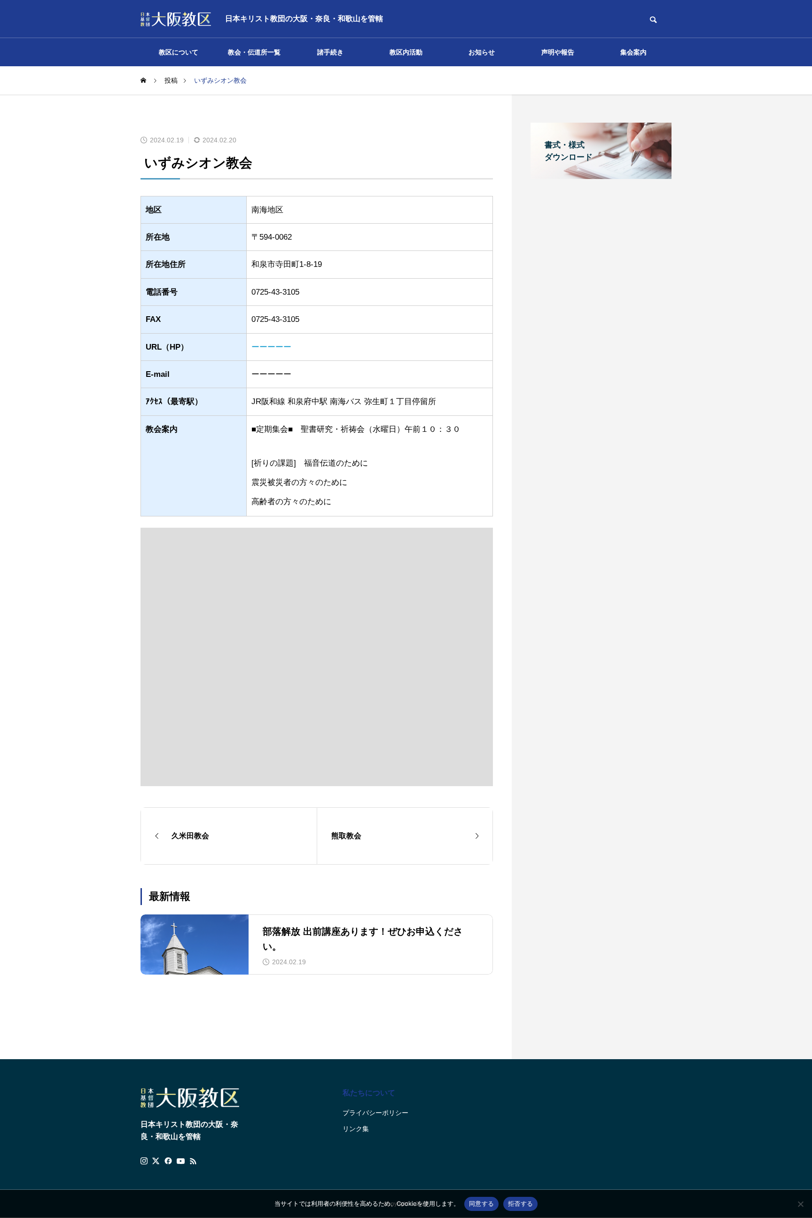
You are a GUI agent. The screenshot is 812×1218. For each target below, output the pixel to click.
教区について (178, 52)
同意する (481, 1203)
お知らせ (481, 52)
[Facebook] (168, 1161)
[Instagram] (144, 1161)
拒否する (520, 1203)
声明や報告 (557, 52)
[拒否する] (800, 1204)
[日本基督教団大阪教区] (176, 19)
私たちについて (369, 1093)
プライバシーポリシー (375, 1112)
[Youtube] (181, 1161)
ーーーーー (271, 347)
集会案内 (633, 52)
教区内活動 (406, 52)
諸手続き (330, 52)
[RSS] (193, 1161)
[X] (156, 1161)
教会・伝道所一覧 (254, 52)
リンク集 (356, 1128)
